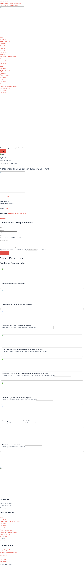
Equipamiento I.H (5, 41)
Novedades (3, 61)
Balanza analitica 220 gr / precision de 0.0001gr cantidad (19, 327)
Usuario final (5, 238)
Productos (3, 44)
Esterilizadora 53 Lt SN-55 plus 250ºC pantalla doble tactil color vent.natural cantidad (28, 375)
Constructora (24, 238)
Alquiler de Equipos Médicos (8, 56)
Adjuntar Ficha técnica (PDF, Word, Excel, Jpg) (14, 250)
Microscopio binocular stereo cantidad (13, 447)
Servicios (2, 54)
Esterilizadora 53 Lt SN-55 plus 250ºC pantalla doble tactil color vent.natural (25, 373)
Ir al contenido (4, 1)
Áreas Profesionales (6, 46)
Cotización (3, 52)
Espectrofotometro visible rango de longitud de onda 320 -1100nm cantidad (25, 351)
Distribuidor (14, 238)
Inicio (1, 37)
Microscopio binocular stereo (11, 445)
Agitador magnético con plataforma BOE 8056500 (17, 304)
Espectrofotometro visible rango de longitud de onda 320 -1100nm (22, 349)
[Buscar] (3, 151)
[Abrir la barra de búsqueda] (0, 146)
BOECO (7, 197)
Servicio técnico (5, 59)
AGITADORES (12, 213)
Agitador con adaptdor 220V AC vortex (13, 283)
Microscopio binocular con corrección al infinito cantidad (19, 399)
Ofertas (2, 50)
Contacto (3, 63)
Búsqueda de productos (7, 148)
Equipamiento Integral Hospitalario (10, 3)
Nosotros (3, 39)
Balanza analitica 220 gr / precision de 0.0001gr (16, 325)
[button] (3, 218)
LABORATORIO (21, 213)
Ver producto (7, 285)
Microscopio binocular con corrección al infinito (16, 397)
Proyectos (3, 48)
